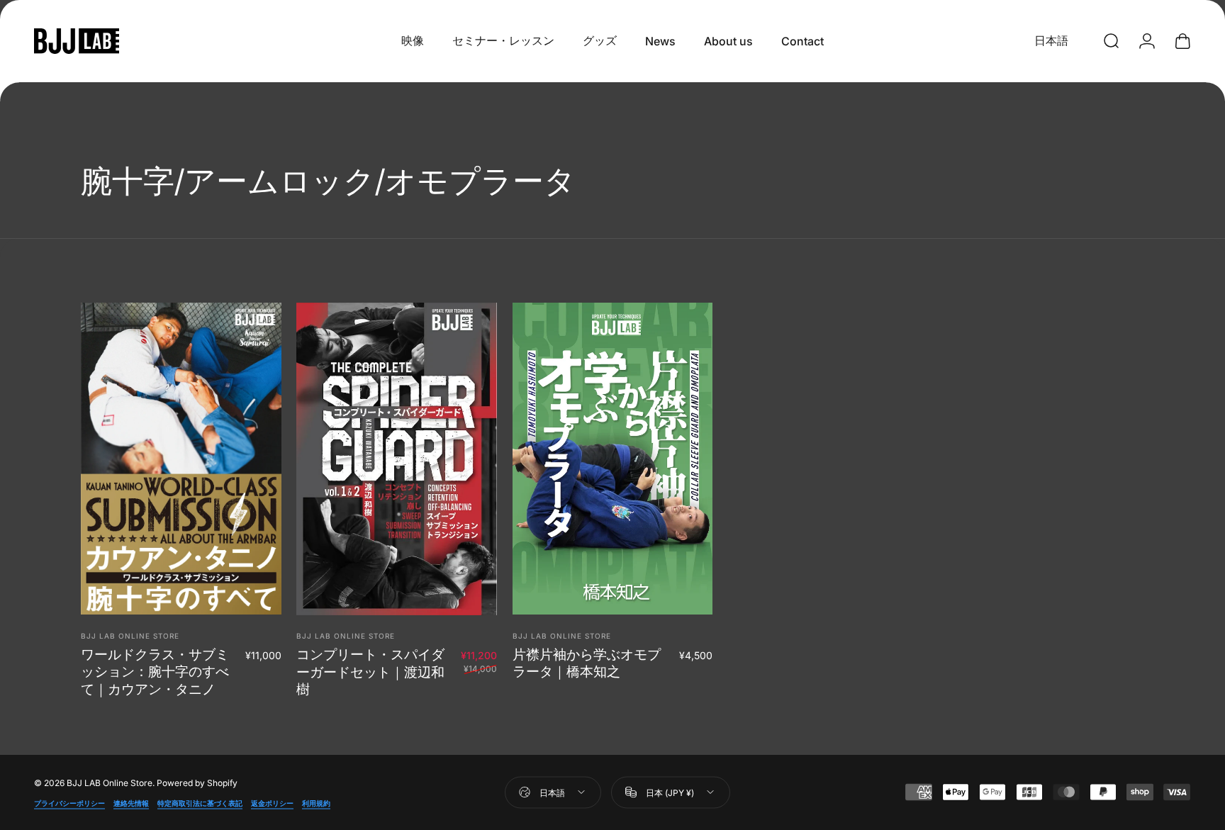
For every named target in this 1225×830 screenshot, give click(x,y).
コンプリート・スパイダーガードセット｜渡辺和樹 (370, 671)
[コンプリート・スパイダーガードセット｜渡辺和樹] (396, 459)
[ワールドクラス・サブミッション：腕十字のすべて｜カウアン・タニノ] (181, 459)
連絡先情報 (131, 803)
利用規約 (316, 803)
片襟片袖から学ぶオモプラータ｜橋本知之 (587, 663)
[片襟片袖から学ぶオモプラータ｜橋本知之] (613, 459)
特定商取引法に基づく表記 (199, 803)
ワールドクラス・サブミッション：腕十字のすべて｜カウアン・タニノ (155, 671)
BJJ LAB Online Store (130, 636)
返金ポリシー (272, 803)
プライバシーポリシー (69, 803)
